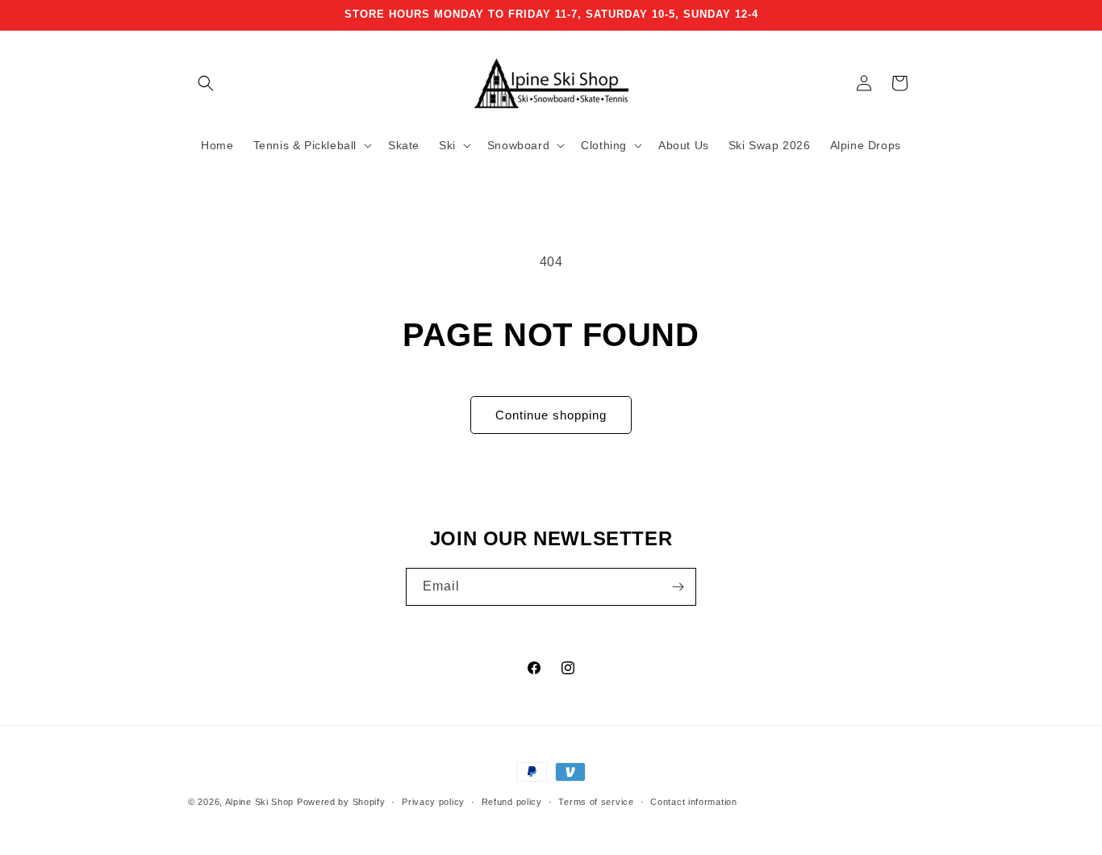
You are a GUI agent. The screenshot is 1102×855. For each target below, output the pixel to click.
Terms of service (595, 802)
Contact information (693, 802)
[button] (205, 83)
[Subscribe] (677, 587)
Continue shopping (551, 415)
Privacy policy (433, 802)
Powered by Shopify (341, 802)
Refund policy (512, 802)
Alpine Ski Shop (259, 802)
